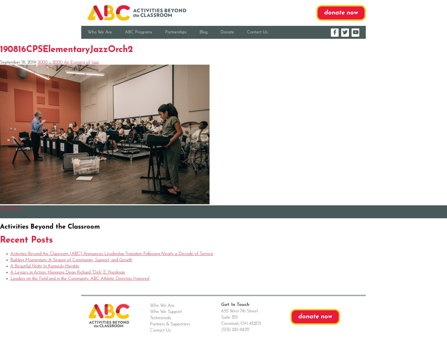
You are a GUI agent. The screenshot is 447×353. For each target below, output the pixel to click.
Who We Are (100, 32)
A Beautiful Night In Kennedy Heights (44, 266)
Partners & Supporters (170, 324)
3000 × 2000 (50, 62)
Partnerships (176, 32)
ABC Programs (138, 32)
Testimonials (160, 318)
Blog (203, 32)
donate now (341, 13)
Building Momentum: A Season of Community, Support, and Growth (71, 260)
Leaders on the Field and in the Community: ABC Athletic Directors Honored (79, 278)
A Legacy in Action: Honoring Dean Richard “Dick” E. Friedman (67, 272)
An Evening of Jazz (81, 62)
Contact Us (257, 32)
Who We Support (166, 312)
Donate (227, 32)
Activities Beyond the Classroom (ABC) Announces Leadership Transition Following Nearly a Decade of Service (111, 254)
